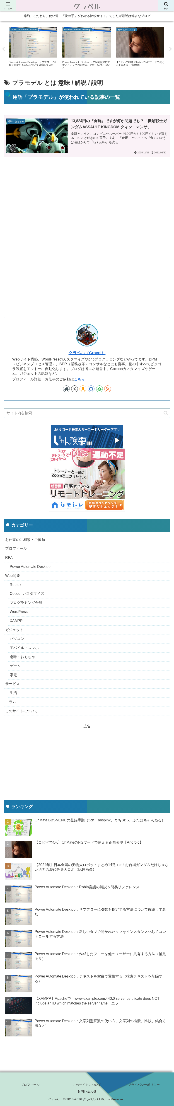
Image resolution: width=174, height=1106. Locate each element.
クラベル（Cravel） (87, 353)
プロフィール (30, 1085)
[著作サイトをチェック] (66, 388)
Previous (3, 49)
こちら (79, 379)
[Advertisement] (87, 200)
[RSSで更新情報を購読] (107, 388)
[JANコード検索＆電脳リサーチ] (87, 436)
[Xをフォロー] (74, 388)
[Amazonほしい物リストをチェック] (83, 388)
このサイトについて (87, 1085)
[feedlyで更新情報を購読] (99, 388)
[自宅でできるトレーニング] (87, 479)
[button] (166, 413)
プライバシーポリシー (144, 1085)
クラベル (87, 5)
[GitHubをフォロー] (91, 388)
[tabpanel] (33, 48)
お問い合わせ (87, 1091)
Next (170, 49)
